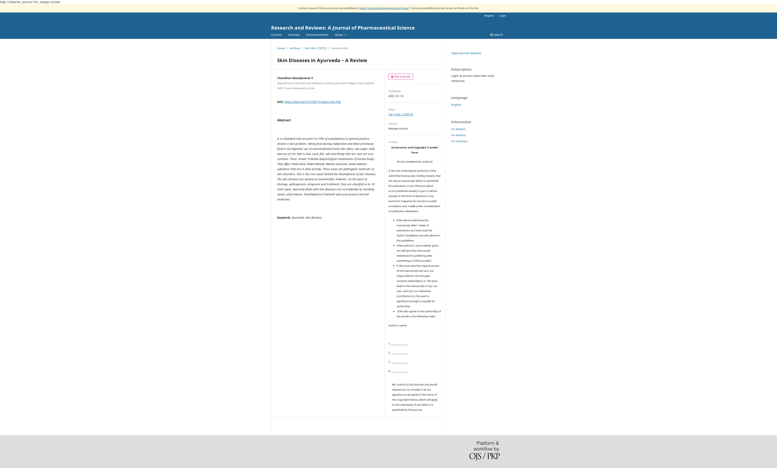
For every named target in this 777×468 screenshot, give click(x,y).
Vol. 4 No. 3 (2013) (316, 48)
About (339, 35)
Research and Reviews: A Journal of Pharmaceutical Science (343, 27)
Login (502, 15)
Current (276, 35)
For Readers (458, 129)
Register (489, 15)
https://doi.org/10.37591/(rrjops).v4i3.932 (312, 102)
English (456, 105)
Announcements (317, 35)
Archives (294, 35)
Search (498, 35)
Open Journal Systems (466, 53)
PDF (399, 76)
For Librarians (459, 141)
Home (281, 48)
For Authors (458, 135)
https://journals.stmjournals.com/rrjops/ (384, 8)
